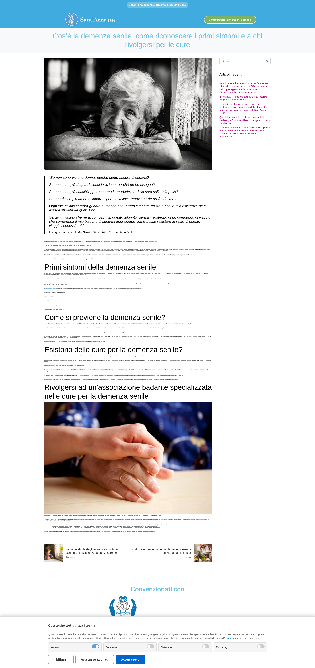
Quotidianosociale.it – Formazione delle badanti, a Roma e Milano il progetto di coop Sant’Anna (245, 120)
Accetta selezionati (94, 659)
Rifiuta (61, 659)
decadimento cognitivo (60, 259)
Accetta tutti (130, 659)
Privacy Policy (230, 638)
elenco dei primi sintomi (50, 288)
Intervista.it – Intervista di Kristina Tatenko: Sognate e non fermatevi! (243, 98)
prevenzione (81, 332)
